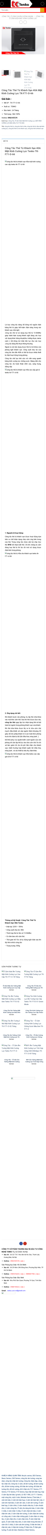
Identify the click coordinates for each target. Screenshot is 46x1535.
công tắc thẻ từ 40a (20, 126)
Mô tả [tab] (5, 141)
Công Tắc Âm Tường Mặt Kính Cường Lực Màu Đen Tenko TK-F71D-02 (11, 1012)
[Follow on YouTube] (25, 1243)
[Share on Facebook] (5, 133)
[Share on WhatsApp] (3, 133)
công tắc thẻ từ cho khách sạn (17, 128)
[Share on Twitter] (8, 133)
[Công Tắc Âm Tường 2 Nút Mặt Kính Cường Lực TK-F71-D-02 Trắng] (12, 1026)
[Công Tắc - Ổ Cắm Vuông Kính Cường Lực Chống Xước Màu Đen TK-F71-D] (34, 1026)
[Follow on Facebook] (21, 1243)
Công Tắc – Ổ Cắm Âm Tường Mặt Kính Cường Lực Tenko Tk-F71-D (12, 1061)
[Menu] (2, 3)
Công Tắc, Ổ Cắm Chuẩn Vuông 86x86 (17, 16)
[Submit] (42, 10)
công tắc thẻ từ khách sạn (35, 128)
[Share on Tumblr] (16, 133)
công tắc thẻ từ (9, 126)
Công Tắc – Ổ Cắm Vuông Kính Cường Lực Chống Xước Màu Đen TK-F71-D (34, 1037)
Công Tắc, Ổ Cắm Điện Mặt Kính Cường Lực (26, 17)
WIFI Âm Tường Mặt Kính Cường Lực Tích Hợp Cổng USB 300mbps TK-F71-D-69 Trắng (34, 1062)
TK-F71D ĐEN (20, 123)
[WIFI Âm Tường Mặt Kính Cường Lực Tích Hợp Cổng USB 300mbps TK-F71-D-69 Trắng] (34, 1050)
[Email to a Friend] (11, 133)
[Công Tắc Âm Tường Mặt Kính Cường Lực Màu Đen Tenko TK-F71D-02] (12, 1001)
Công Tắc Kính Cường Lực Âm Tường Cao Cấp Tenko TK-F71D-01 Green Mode (34, 1012)
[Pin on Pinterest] (13, 133)
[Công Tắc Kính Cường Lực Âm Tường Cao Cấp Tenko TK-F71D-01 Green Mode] (34, 1001)
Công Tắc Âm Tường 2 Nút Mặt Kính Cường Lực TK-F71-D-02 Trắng (12, 1037)
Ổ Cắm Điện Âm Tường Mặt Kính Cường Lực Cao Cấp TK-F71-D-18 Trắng (12, 987)
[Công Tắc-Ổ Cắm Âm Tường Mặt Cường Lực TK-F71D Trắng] (34, 977)
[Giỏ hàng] (42, 3)
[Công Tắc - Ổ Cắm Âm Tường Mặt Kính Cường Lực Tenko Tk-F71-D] (12, 1050)
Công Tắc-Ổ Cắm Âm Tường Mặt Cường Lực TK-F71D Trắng (34, 987)
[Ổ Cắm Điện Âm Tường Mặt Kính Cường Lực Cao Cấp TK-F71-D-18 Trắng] (12, 977)
